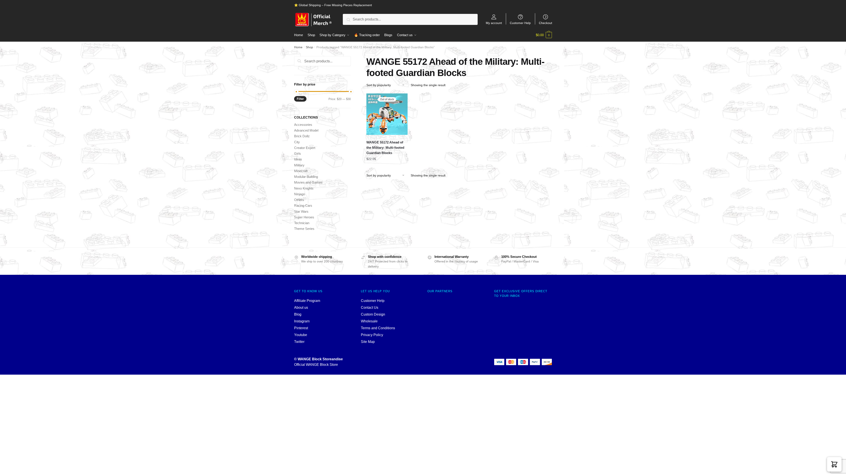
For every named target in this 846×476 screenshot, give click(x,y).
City (297, 142)
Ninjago (299, 194)
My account (494, 22)
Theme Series (304, 229)
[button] (834, 464)
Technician (301, 223)
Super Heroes (304, 217)
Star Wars (301, 211)
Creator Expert (304, 148)
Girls (297, 153)
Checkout (545, 22)
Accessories (303, 124)
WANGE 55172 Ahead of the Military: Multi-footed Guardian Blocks (385, 147)
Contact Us (369, 307)
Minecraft (301, 171)
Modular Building (306, 176)
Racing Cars (303, 205)
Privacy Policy (372, 335)
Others (299, 200)
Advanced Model (306, 130)
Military (299, 165)
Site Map (368, 342)
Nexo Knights (304, 188)
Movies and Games (308, 182)
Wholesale (369, 321)
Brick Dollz (302, 136)
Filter (300, 98)
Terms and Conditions (378, 328)
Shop (309, 47)
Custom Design (373, 314)
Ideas (298, 159)
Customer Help (520, 22)
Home (298, 47)
